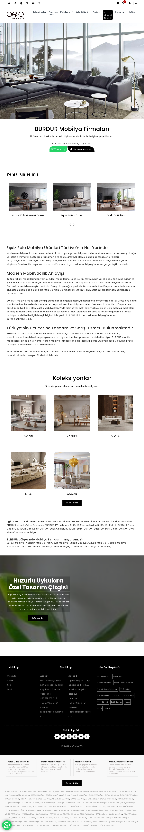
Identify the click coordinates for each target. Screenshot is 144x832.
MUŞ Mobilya (131, 810)
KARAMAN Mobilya (66, 821)
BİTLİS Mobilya (67, 795)
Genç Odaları (128, 695)
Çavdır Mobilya (97, 543)
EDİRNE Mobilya (77, 799)
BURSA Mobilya (111, 795)
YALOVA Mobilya (43, 825)
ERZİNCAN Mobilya (108, 799)
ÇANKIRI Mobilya (11, 799)
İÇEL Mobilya (130, 802)
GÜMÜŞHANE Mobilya (66, 802)
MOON (28, 436)
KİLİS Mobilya (75, 825)
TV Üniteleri (125, 689)
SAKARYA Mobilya (70, 814)
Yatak (127, 702)
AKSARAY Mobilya (32, 821)
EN (136, 3)
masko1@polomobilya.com (51, 712)
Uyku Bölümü (82, 12)
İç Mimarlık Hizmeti (108, 15)
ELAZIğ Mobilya (92, 799)
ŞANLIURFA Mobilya (77, 818)
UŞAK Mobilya (94, 818)
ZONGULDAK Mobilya (13, 821)
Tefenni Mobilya (80, 546)
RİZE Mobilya (55, 814)
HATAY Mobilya (100, 802)
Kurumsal (119, 12)
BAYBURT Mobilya (49, 821)
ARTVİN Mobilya (122, 791)
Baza (99, 708)
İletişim (132, 12)
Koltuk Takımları (104, 683)
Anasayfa (11, 676)
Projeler (96, 12)
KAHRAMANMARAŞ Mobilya (81, 810)
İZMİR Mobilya (28, 806)
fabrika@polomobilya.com (79, 712)
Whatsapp (59, 149)
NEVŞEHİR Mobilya (12, 814)
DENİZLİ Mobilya (43, 799)
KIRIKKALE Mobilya (83, 821)
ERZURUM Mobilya (125, 799)
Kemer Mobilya (60, 546)
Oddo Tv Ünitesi (72, 215)
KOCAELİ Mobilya (126, 806)
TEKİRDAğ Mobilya (12, 818)
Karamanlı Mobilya (39, 546)
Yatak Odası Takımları (123, 683)
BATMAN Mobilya (100, 821)
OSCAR (72, 494)
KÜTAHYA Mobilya (27, 810)
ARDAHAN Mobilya (12, 825)
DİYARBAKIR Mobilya (60, 799)
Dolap (107, 708)
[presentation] (70, 225)
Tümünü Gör (72, 503)
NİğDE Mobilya (28, 814)
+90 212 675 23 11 (49, 698)
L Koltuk (116, 695)
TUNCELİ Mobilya (60, 818)
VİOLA (115, 436)
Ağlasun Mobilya (36, 543)
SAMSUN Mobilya (87, 814)
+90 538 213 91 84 (49, 702)
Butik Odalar (116, 702)
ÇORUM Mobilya (28, 799)
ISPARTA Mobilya (115, 802)
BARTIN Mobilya (131, 821)
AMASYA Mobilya (73, 791)
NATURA (72, 436)
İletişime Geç (38, 618)
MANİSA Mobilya (61, 810)
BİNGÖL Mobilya (53, 795)
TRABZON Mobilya (44, 818)
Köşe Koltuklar (103, 695)
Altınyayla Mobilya (58, 543)
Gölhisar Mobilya (17, 546)
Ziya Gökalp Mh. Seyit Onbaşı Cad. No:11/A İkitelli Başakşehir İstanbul (79, 685)
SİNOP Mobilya (115, 814)
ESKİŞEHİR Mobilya (12, 802)
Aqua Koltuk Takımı (28, 215)
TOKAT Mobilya (28, 818)
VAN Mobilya (107, 818)
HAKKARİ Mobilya (84, 802)
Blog (9, 684)
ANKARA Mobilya (89, 791)
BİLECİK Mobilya (38, 795)
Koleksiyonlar (39, 12)
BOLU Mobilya (81, 795)
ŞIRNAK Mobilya (116, 821)
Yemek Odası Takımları (107, 689)
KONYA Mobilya (11, 810)
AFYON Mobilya (45, 791)
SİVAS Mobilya (130, 814)
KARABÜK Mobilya (60, 825)
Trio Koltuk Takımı (116, 215)
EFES (28, 494)
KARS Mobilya (41, 806)
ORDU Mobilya (42, 814)
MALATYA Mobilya (44, 810)
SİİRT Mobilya (102, 814)
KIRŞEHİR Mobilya (110, 806)
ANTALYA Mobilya (106, 791)
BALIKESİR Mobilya (21, 795)
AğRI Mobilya (59, 791)
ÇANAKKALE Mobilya (129, 795)
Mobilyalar (65, 12)
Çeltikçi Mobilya (117, 543)
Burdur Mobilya (16, 543)
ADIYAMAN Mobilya (28, 791)
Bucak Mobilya (78, 543)
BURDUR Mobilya (96, 795)
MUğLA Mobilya (117, 810)
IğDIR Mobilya (28, 825)
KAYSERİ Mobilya (76, 806)
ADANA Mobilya (11, 791)
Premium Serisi (53, 13)
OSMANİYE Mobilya (90, 825)
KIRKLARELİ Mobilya (93, 806)
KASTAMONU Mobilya (58, 806)
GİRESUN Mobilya (48, 802)
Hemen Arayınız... (83, 149)
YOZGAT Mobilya (121, 818)
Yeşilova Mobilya (101, 546)
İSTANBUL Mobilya (12, 806)
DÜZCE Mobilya (106, 825)
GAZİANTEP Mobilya (30, 802)
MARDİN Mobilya (101, 810)
